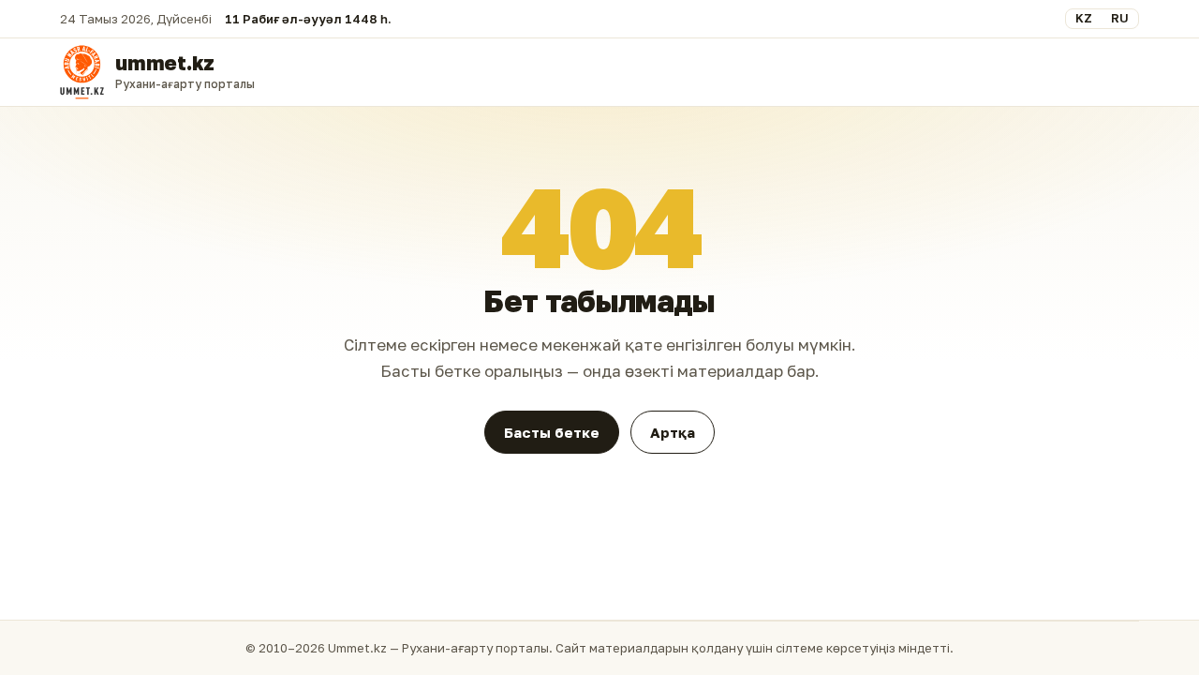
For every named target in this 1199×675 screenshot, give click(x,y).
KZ (1083, 17)
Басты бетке (552, 432)
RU (1120, 17)
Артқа (672, 432)
